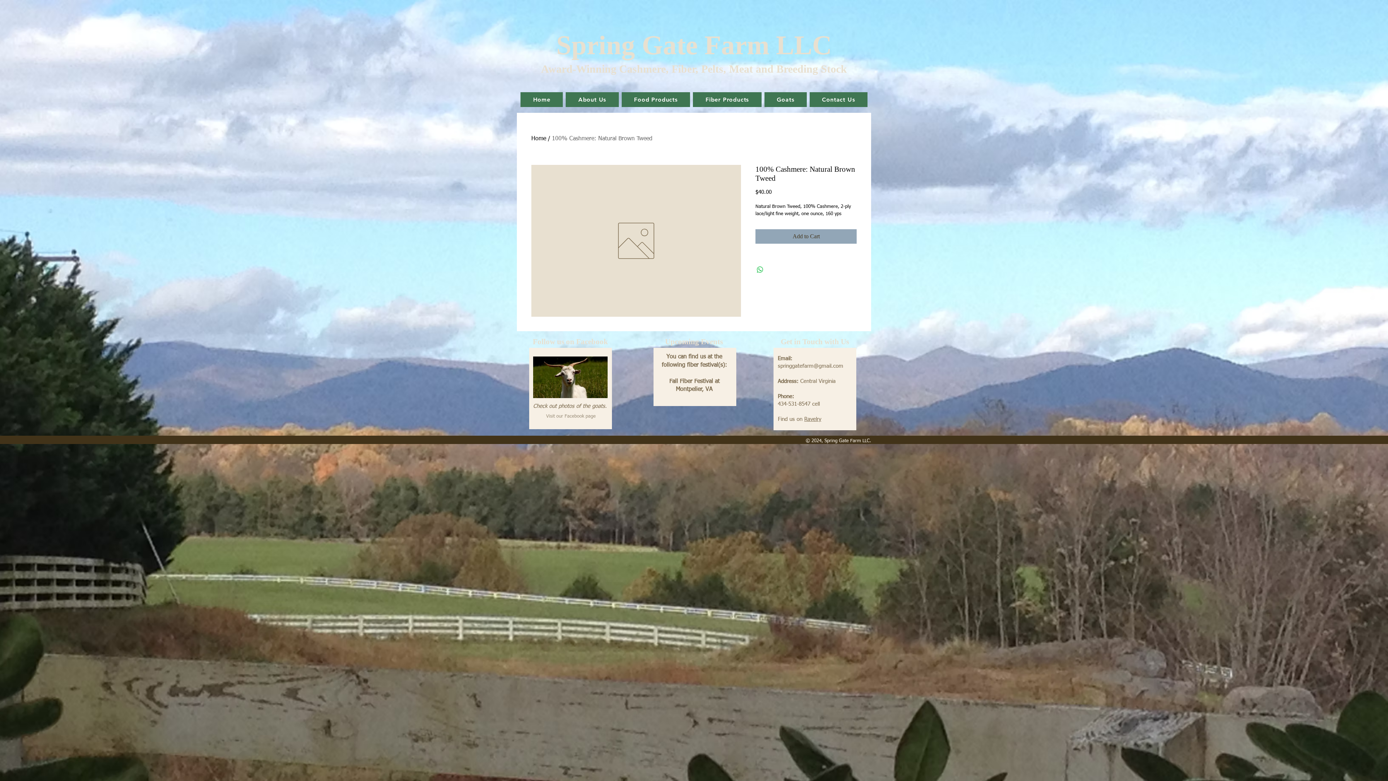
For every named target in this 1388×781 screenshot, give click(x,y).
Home (538, 139)
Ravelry (812, 419)
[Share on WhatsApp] (760, 269)
